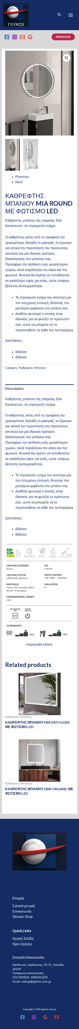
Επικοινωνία (21, 911)
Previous (22, 177)
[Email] (22, 37)
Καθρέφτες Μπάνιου (32, 367)
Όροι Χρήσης (22, 944)
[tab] (39, 388)
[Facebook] (6, 37)
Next (18, 182)
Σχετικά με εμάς (23, 906)
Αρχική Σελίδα (22, 938)
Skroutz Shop (22, 917)
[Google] (30, 37)
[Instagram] (14, 37)
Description (14, 388)
